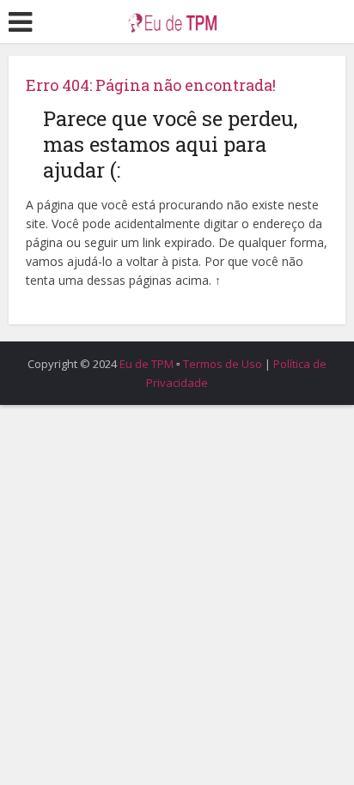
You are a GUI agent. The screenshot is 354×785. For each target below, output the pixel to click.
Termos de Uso (222, 363)
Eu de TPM (146, 363)
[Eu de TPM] (177, 18)
